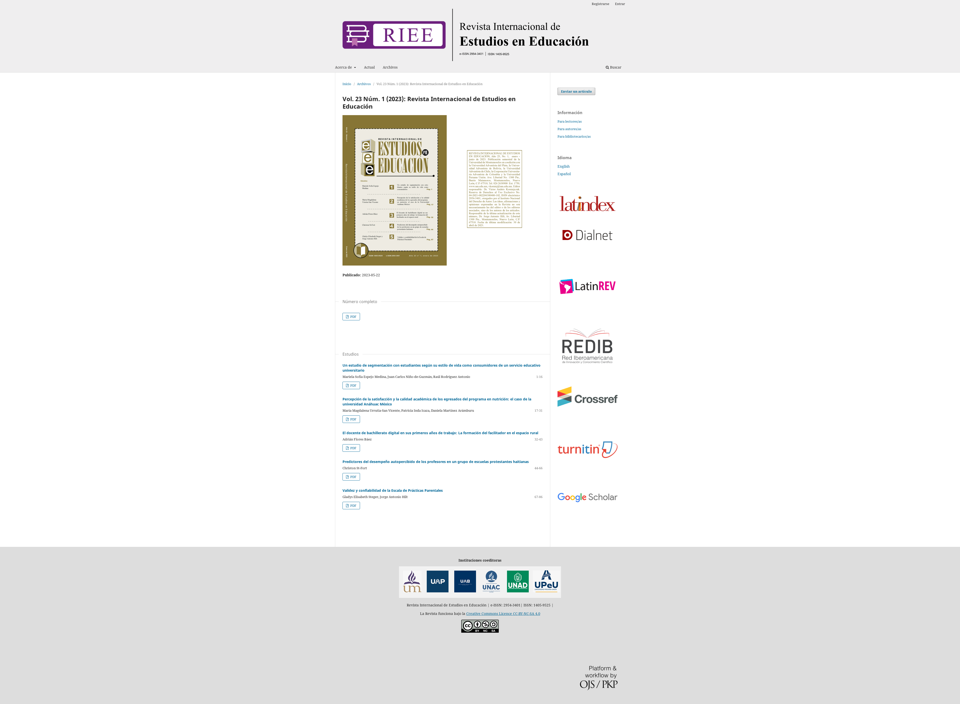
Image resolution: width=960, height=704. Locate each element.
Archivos (390, 67)
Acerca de (344, 67)
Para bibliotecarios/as (574, 136)
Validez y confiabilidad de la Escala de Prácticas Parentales (392, 490)
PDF (353, 316)
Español (564, 173)
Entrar (620, 4)
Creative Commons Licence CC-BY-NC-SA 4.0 (503, 613)
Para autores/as (569, 129)
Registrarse (600, 4)
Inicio (346, 84)
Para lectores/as (570, 121)
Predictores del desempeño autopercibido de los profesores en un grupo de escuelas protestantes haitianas (435, 461)
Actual (369, 67)
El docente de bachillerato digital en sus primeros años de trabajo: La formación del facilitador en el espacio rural (440, 432)
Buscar (615, 67)
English (564, 166)
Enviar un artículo (576, 91)
